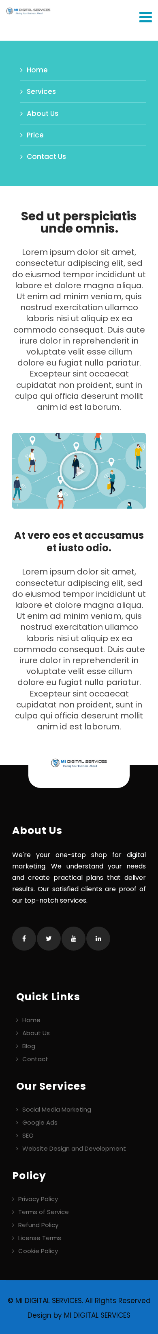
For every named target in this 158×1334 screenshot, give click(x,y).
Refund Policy (38, 1225)
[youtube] (73, 939)
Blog (28, 1046)
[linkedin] (98, 939)
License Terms (39, 1238)
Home (37, 70)
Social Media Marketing (56, 1109)
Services (41, 91)
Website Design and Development (74, 1148)
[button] (79, 470)
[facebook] (24, 939)
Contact (35, 1059)
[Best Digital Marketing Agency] (25, 10)
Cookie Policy (38, 1251)
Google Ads (40, 1122)
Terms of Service (43, 1212)
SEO (28, 1135)
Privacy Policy (38, 1199)
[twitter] (49, 939)
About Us (42, 113)
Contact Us (46, 156)
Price (35, 135)
